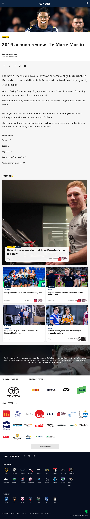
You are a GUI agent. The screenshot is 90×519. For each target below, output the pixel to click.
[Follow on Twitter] (29, 456)
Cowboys (5, 37)
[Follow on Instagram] (34, 456)
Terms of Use (6, 513)
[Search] (87, 3)
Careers (24, 513)
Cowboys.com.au (9, 54)
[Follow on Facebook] (24, 456)
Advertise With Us (46, 513)
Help (29, 513)
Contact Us (35, 513)
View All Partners (45, 446)
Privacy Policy (15, 513)
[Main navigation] (3, 3)
